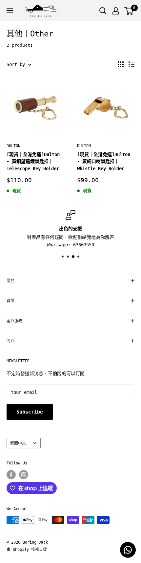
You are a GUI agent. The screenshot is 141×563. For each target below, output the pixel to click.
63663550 (83, 244)
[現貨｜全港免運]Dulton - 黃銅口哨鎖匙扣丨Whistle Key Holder (103, 161)
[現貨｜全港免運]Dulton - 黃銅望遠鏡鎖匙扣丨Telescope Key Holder (33, 161)
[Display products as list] (131, 64)
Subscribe (29, 412)
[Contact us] (128, 550)
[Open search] (103, 10)
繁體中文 (18, 443)
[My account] (115, 10)
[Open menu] (10, 10)
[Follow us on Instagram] (23, 474)
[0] (129, 11)
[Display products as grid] (121, 64)
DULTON (13, 146)
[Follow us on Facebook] (11, 474)
